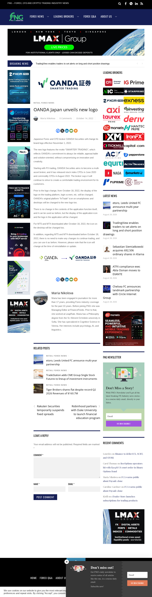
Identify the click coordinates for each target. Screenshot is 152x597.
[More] (76, 131)
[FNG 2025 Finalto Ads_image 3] (19, 179)
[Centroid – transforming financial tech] (19, 141)
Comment (38, 455)
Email (71, 484)
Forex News (37, 16)
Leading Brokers (64, 16)
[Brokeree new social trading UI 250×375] (19, 294)
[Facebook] (58, 131)
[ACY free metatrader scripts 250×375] (19, 218)
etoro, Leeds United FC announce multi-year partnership (127, 206)
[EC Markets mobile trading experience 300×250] (123, 344)
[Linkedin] (67, 131)
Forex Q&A (90, 16)
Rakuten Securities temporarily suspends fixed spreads (49, 410)
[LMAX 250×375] (19, 332)
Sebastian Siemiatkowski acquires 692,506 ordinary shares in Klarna (128, 250)
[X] (62, 131)
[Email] (71, 131)
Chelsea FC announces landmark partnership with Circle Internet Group (122, 292)
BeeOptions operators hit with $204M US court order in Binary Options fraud (123, 467)
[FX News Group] (16, 21)
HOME (33, 578)
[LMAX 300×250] (123, 541)
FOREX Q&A (46, 578)
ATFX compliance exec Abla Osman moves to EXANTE (126, 270)
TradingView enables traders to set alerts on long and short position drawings (73, 63)
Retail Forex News (44, 103)
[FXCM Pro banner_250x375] (19, 103)
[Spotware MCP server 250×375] (19, 256)
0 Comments (66, 118)
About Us (106, 16)
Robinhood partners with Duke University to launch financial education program (85, 412)
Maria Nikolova (47, 118)
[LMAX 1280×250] (76, 55)
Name (36, 484)
